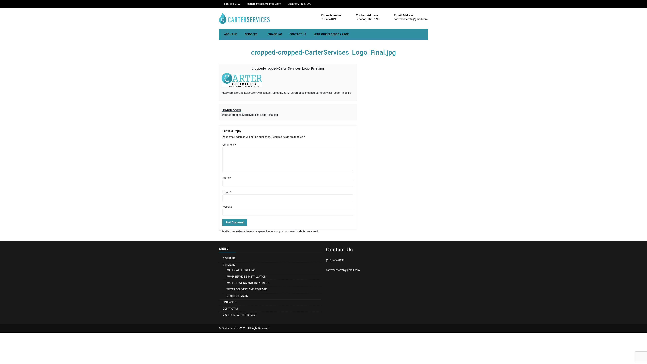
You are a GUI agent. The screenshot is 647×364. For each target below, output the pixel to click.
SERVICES (251, 34)
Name (226, 177)
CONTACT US (297, 34)
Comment (229, 144)
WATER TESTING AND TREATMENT (247, 283)
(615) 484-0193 (335, 260)
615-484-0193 (232, 3)
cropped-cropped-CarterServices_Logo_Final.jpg (288, 68)
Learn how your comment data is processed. (292, 231)
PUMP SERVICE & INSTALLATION (246, 276)
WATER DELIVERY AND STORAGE (246, 289)
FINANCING (275, 34)
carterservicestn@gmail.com (264, 3)
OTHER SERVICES (237, 295)
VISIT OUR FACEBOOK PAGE (331, 34)
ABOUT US (231, 34)
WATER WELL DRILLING (240, 270)
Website (227, 206)
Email (226, 192)
